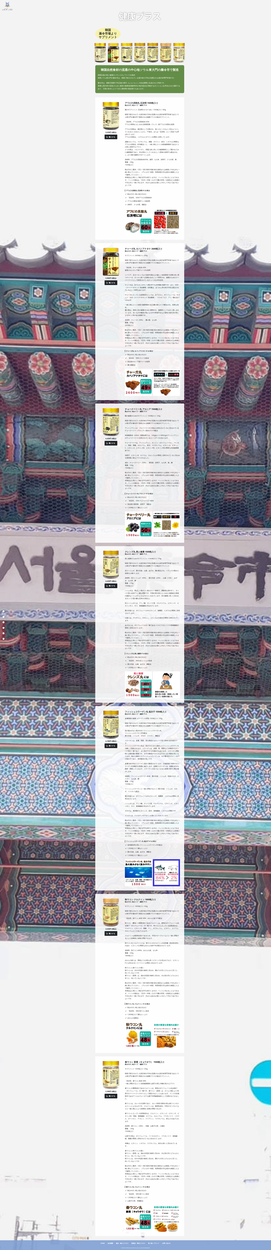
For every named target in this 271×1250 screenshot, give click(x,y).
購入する (112, 137)
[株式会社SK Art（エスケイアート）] (7, 7)
